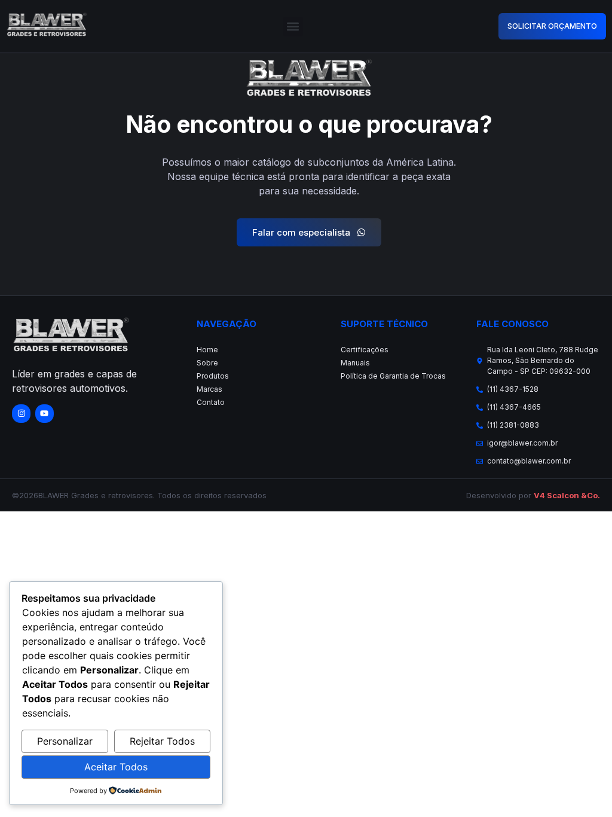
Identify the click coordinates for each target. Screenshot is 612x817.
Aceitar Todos (116, 767)
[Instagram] (21, 413)
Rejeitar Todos (162, 741)
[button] (293, 26)
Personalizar (65, 741)
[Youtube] (44, 413)
